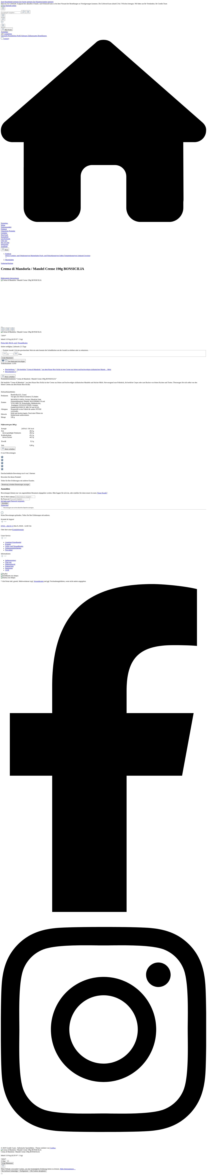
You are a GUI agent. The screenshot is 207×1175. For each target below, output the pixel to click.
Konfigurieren (24, 1171)
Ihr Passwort (5, 499)
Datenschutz (9, 566)
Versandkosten (39, 581)
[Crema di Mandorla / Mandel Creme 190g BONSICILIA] (21, 280)
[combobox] (11, 13)
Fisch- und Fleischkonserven (49, 256)
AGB (7, 570)
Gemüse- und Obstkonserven (20, 256)
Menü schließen (9, 377)
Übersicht (4, 36)
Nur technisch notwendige (10, 1171)
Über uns (8, 562)
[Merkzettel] (2, 23)
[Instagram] (103, 1146)
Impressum (9, 568)
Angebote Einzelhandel (13, 542)
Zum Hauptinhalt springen (10, 2)
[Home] (103, 131)
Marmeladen (35, 256)
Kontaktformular (18, 530)
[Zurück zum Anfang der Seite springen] (3, 1166)
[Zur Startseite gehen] (8, 6)
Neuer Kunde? (102, 493)
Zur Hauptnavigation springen (43, 2)
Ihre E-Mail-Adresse (8, 497)
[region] (103, 306)
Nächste (10, 263)
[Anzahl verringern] (5, 353)
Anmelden (4, 32)
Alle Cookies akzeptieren (38, 1171)
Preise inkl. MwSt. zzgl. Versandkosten (14, 343)
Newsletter (9, 550)
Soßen (61, 256)
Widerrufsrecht (10, 564)
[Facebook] (103, 911)
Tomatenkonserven (70, 256)
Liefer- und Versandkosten (14, 546)
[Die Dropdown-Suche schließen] (28, 12)
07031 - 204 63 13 (7, 526)
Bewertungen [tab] (10, 372)
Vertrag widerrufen (7, 532)
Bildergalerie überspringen (10, 278)
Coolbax (53, 1148)
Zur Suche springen (26, 2)
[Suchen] (23, 12)
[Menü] (3, 8)
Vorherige (4, 263)
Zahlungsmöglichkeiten (13, 548)
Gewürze (87, 256)
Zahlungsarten (33, 36)
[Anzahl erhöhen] (16, 353)
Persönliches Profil (14, 36)
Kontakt (8, 544)
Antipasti (80, 256)
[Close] (2, 1173)
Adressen (24, 36)
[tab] (58, 369)
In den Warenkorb (7, 358)
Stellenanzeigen (10, 560)
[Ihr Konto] (3, 25)
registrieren (8, 34)
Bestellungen (42, 36)
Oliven (7, 256)
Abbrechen (4, 505)
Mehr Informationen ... (67, 1169)
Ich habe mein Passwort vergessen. (13, 501)
